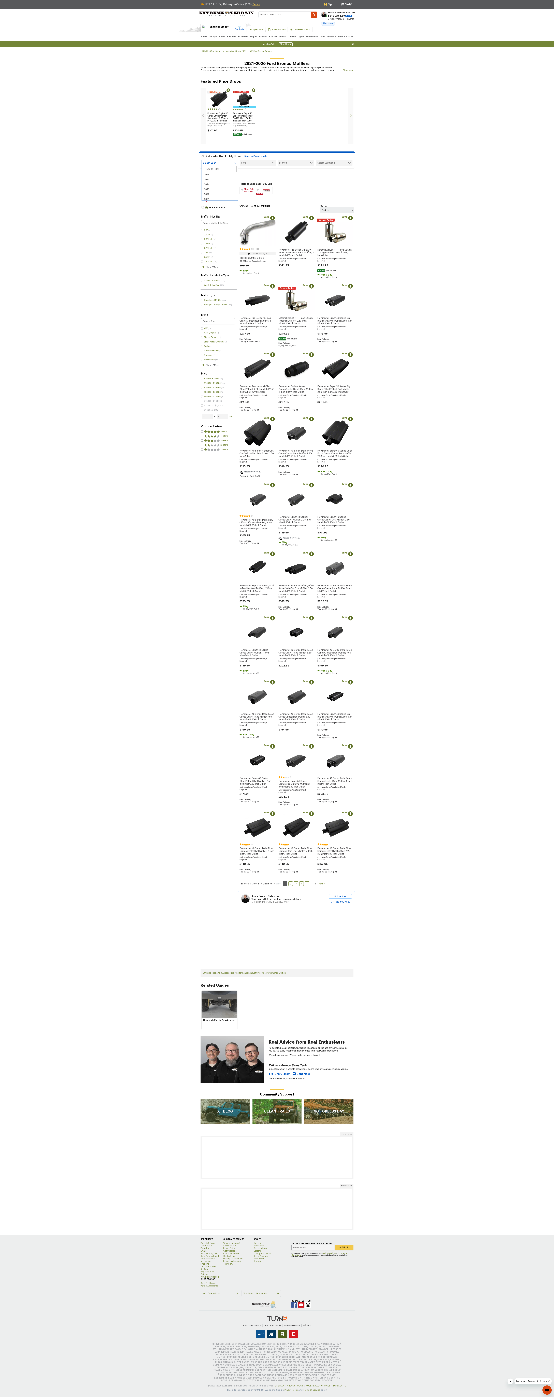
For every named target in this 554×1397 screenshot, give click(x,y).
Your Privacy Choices (318, 1386)
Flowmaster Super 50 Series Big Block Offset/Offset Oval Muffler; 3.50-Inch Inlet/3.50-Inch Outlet (333, 389)
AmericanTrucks (273, 1325)
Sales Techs (259, 1259)
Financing (205, 1264)
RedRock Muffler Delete (251, 257)
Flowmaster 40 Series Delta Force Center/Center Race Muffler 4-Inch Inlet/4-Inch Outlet (334, 781)
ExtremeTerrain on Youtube (301, 1305)
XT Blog (204, 1269)
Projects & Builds (208, 1243)
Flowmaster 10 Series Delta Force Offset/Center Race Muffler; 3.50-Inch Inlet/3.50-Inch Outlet (295, 653)
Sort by (323, 206)
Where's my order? (231, 1243)
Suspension (312, 36)
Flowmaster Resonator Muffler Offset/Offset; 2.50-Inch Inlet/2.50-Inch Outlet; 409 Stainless (257, 389)
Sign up (344, 1247)
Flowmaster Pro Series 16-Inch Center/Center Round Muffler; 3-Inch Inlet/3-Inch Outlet (255, 321)
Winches (331, 36)
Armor (222, 36)
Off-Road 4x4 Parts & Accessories (218, 973)
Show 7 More (212, 267)
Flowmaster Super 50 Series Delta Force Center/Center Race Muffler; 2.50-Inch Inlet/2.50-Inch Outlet (334, 453)
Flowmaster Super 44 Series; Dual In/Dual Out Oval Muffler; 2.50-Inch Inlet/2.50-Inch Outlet (256, 588)
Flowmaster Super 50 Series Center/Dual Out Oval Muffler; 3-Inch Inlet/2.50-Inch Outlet (294, 784)
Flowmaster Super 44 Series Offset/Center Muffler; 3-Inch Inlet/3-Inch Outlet (254, 653)
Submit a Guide (260, 1248)
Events (203, 1251)
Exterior (273, 36)
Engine (253, 36)
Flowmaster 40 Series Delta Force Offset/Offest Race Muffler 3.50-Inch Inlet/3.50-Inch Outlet (295, 717)
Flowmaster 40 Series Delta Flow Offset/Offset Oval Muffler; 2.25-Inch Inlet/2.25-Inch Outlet (256, 522)
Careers (257, 1251)
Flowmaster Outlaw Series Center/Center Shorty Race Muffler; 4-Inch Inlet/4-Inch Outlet (296, 389)
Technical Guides (208, 1266)
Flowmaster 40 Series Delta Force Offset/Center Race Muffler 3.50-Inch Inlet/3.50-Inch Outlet (256, 717)
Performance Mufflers (276, 973)
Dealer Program (261, 1256)
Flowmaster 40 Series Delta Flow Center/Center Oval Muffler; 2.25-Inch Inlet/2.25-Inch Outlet (334, 851)
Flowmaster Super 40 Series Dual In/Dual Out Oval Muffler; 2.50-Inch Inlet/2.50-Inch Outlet (334, 321)
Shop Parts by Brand (210, 1256)
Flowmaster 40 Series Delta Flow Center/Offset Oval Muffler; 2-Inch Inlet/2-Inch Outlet (295, 851)
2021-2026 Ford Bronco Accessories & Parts (221, 51)
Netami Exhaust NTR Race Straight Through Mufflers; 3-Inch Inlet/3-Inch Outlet (334, 252)
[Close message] (353, 44)
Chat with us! (229, 1256)
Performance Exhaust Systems (250, 973)
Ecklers (307, 1325)
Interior (283, 36)
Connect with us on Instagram (308, 1305)
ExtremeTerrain (292, 1325)
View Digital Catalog (210, 1277)
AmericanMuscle (252, 1325)
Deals (204, 36)
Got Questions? (230, 1251)
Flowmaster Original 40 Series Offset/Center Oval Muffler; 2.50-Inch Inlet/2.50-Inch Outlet (218, 119)
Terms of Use (229, 1264)
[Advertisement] (277, 1157)
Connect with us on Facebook (294, 1305)
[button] (328, 24)
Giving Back (259, 1246)
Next (321, 884)
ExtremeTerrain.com (226, 14)
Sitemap (279, 1386)
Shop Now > (285, 44)
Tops (322, 36)
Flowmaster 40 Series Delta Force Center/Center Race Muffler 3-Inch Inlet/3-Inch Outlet (334, 588)
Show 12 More (212, 365)
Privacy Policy (329, 1253)
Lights (301, 36)
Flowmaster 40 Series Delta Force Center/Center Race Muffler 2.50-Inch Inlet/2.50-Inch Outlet (295, 453)
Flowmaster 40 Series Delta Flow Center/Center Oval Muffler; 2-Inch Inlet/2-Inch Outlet (256, 851)
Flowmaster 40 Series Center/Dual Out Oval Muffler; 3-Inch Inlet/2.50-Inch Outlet (257, 453)
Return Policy (229, 1248)
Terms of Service (311, 1390)
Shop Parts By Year (209, 1253)
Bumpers (231, 36)
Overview (258, 1243)
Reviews (257, 1261)
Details (256, 4)
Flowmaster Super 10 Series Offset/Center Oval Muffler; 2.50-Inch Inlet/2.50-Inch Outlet (333, 520)
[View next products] (350, 116)
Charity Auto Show (262, 1253)
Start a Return (229, 1246)
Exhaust (263, 36)
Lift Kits (292, 36)
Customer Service (231, 1253)
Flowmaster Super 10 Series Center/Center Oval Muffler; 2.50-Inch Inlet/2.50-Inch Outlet (244, 119)
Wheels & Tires (345, 36)
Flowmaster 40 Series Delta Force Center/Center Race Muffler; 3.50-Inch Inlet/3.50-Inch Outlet (334, 653)
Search (314, 15)
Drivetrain (243, 36)
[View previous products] (203, 116)
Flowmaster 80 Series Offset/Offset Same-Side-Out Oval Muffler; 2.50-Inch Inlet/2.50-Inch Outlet (296, 588)
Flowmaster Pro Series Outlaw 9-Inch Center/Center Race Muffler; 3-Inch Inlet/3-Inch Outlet (296, 252)
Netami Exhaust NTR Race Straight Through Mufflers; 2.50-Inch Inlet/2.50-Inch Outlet (295, 321)
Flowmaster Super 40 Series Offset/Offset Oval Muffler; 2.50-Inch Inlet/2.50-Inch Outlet (255, 781)
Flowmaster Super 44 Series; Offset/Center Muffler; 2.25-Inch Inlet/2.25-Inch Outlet (294, 520)
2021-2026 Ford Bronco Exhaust (257, 51)
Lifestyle (213, 36)
